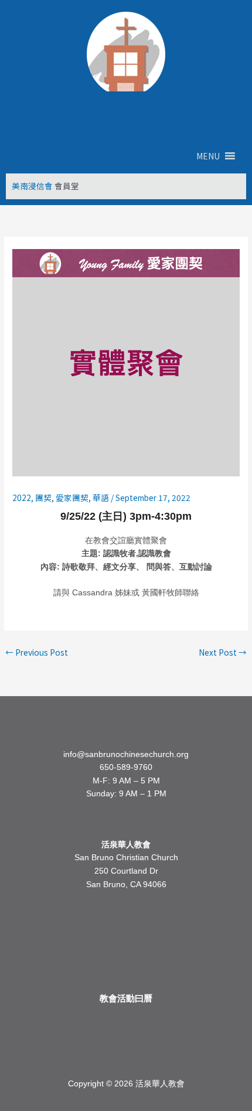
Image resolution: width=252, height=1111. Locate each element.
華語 (101, 497)
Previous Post (36, 652)
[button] (208, 156)
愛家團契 (72, 497)
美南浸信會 (32, 186)
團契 (43, 497)
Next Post (223, 652)
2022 (21, 497)
